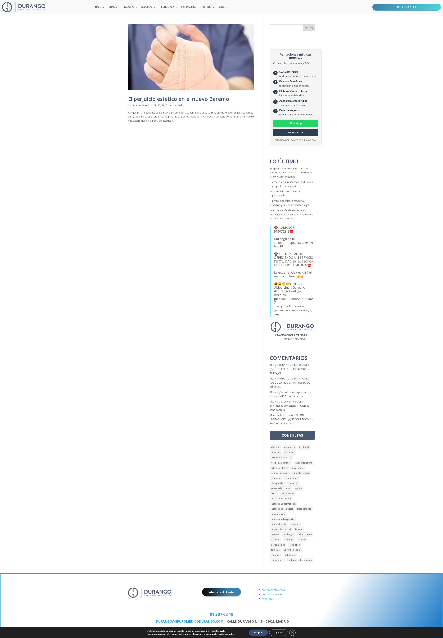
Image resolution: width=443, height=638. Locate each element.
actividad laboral (279, 468)
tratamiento (306, 560)
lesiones (275, 534)
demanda (276, 478)
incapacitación (304, 508)
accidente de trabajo (281, 457)
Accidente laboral (304, 462)
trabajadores (277, 560)
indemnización (278, 514)
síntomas (275, 555)
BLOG (222, 7)
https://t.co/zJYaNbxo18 (293, 244)
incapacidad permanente (283, 503)
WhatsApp (296, 123)
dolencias (293, 483)
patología (288, 539)
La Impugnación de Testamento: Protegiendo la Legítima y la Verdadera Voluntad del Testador (291, 214)
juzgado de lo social (281, 529)
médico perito (305, 534)
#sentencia (289, 447)
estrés (274, 493)
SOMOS (113, 7)
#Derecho (297, 287)
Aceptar (258, 632)
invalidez (295, 524)
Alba (272, 365)
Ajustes (278, 632)
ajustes (230, 634)
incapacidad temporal (282, 508)
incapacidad (288, 493)
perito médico (278, 544)
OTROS (207, 7)
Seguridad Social (292, 549)
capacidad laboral (301, 473)
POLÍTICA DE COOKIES (272, 594)
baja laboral (298, 468)
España (298, 488)
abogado (275, 452)
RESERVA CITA (406, 7)
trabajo (292, 560)
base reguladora (279, 473)
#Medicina (282, 287)
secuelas (275, 549)
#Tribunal (304, 447)
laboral (298, 529)
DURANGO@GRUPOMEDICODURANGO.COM (189, 621)
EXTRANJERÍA (188, 7)
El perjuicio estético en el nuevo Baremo (178, 98)
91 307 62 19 (295, 132)
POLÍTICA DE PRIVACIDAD (273, 590)
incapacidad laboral (281, 498)
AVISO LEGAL (268, 599)
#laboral (275, 447)
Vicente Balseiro (142, 105)
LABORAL (129, 7)
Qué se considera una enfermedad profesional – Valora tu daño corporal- (289, 405)
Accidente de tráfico (281, 462)
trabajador (289, 555)
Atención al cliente (221, 592)
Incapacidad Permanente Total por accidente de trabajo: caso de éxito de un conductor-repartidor (291, 172)
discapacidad (277, 483)
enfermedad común (281, 488)
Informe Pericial (278, 524)
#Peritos (295, 284)
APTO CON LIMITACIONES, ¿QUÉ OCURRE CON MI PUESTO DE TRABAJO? (290, 369)
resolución (295, 544)
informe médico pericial (283, 519)
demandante (291, 478)
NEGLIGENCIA (167, 7)
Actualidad (176, 105)
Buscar (309, 28)
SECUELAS (146, 7)
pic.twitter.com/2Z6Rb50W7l (294, 301)
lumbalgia (288, 534)
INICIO (98, 7)
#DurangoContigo (287, 291)
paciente (275, 539)
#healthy (280, 295)
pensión (302, 539)
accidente (289, 452)
